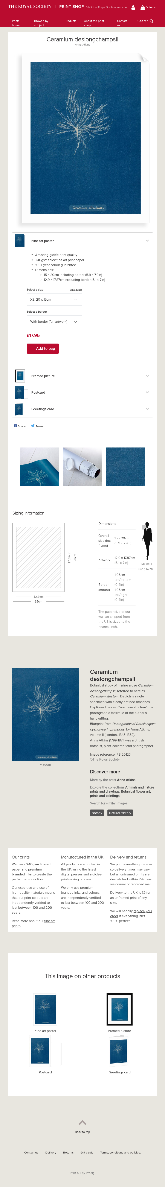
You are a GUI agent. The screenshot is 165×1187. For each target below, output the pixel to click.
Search (143, 21)
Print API (75, 1173)
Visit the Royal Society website (106, 7)
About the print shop (94, 23)
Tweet (40, 426)
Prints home (16, 23)
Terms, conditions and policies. (120, 1152)
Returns (68, 1152)
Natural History (120, 813)
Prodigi (90, 1173)
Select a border (37, 311)
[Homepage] (46, 8)
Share (22, 426)
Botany (97, 813)
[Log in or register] (134, 7)
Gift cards (87, 1152)
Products (70, 21)
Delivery (116, 892)
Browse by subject (41, 23)
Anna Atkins (82, 44)
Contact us (122, 23)
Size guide (76, 289)
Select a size (54, 289)
